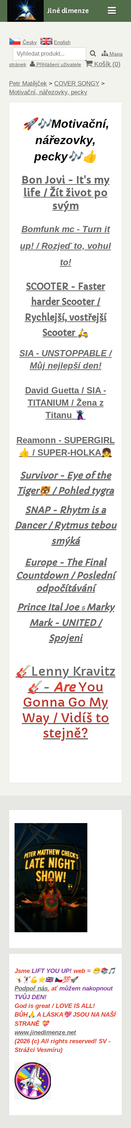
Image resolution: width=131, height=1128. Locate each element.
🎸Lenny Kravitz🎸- (65, 702)
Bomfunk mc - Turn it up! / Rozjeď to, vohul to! (65, 245)
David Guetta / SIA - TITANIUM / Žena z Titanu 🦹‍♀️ (65, 402)
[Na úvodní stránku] (25, 19)
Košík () (106, 64)
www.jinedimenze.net (45, 1032)
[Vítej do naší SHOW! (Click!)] (51, 930)
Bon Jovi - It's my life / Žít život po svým (65, 193)
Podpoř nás (31, 988)
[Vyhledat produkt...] (93, 54)
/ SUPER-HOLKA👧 (71, 452)
